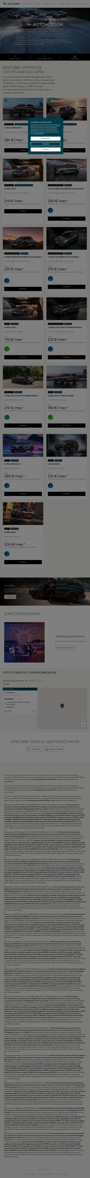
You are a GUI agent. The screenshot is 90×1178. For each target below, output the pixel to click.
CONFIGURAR (45, 144)
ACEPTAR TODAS (45, 138)
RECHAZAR (46, 149)
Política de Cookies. (39, 133)
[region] (45, 136)
